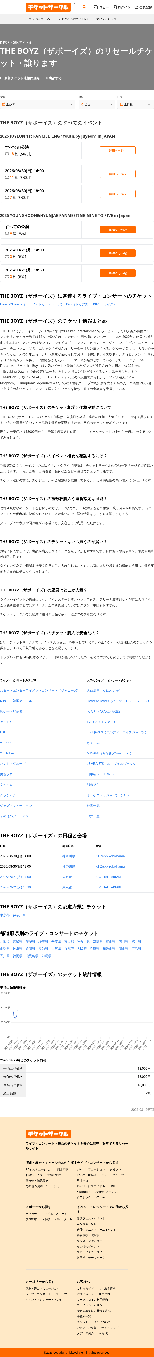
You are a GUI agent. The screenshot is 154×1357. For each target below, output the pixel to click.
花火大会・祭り (87, 1224)
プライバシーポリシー (91, 1305)
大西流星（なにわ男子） (104, 690)
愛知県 (43, 948)
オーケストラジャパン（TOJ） (109, 795)
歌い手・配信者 (11, 711)
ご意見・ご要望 (87, 1328)
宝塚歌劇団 (54, 1175)
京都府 (69, 948)
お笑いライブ (34, 1175)
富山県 (111, 941)
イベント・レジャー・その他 (44, 1299)
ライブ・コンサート (38, 1294)
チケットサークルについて (94, 1322)
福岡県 (17, 956)
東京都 (67, 877)
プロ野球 (31, 1219)
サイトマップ (109, 1328)
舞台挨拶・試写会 (88, 1235)
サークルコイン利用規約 (92, 1299)
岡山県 (123, 948)
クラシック (8, 795)
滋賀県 (56, 948)
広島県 (136, 948)
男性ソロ (6, 774)
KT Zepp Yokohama (110, 856)
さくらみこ (95, 743)
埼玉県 (43, 941)
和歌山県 (109, 948)
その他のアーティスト (16, 816)
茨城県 (30, 941)
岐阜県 (17, 948)
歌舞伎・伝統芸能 (37, 1180)
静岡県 (30, 948)
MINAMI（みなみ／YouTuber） (110, 753)
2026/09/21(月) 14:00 (15, 877)
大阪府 (82, 948)
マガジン (104, 1333)
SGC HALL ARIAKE (109, 877)
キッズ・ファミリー (89, 1241)
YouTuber (7, 753)
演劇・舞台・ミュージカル (42, 1288)
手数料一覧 (84, 1316)
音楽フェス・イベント (91, 1218)
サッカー (31, 1213)
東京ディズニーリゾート (92, 1252)
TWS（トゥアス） (78, 304)
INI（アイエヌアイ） (102, 722)
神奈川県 (68, 856)
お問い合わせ (85, 1294)
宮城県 (17, 941)
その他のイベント (88, 1246)
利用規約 (104, 1294)
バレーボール (63, 1219)
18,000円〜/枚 (117, 230)
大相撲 (46, 1219)
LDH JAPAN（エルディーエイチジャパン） (117, 732)
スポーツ (61, 1294)
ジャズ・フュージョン (16, 805)
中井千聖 (93, 816)
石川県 (123, 941)
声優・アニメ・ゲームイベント (96, 1229)
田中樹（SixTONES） (102, 774)
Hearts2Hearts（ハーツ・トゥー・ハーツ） (32, 304)
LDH (3, 732)
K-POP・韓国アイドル (16, 701)
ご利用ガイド (85, 1288)
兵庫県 (94, 948)
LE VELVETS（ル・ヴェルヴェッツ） (113, 763)
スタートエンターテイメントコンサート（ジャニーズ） (40, 690)
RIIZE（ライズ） (105, 304)
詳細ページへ (117, 150)
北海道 (5, 941)
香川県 (5, 956)
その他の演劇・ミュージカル (44, 1186)
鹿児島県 (32, 956)
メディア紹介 (85, 1333)
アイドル (6, 722)
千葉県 (56, 941)
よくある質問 (107, 1288)
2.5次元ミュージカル (39, 1169)
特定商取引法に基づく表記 (94, 1311)
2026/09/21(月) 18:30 (15, 887)
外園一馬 (93, 805)
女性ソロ (6, 784)
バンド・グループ (13, 763)
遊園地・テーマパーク (91, 1257)
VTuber (5, 743)
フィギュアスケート (54, 1213)
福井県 (136, 941)
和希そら (93, 784)
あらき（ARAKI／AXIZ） (104, 711)
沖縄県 (46, 956)
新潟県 (98, 941)
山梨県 (5, 948)
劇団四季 (62, 1169)
